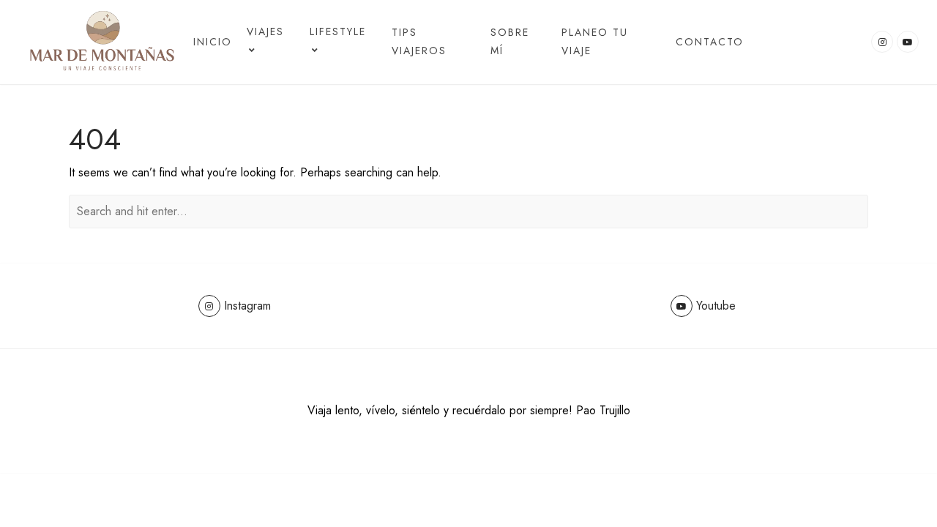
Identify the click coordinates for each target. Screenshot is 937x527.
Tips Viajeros (419, 41)
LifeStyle (338, 31)
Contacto (710, 41)
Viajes (265, 31)
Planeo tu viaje (594, 41)
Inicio (212, 41)
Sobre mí (509, 41)
